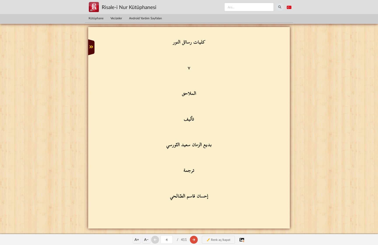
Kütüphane (96, 18)
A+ (137, 239)
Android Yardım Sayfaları (145, 18)
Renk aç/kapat (220, 239)
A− (146, 239)
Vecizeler (116, 18)
